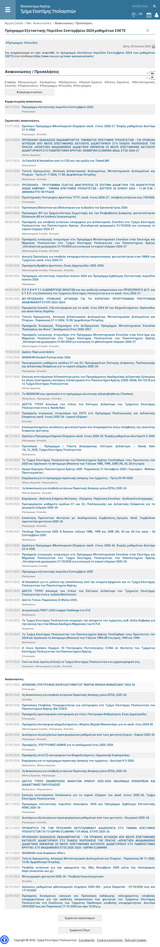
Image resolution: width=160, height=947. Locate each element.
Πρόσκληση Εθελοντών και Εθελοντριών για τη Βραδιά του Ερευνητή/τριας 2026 (74, 207)
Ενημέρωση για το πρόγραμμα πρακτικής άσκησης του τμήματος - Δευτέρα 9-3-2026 (78, 760)
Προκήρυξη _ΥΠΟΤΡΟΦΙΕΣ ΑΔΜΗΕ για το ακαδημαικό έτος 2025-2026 (67, 744)
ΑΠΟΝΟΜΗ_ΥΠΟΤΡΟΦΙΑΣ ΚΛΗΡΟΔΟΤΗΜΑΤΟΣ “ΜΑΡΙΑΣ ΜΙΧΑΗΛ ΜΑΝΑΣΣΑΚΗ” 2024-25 (78, 684)
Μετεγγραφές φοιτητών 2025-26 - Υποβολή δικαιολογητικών (62, 876)
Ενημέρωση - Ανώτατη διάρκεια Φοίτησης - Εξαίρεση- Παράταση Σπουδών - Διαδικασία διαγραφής (87, 498)
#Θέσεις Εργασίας (116, 82)
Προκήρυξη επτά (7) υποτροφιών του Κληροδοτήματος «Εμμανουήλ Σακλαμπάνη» (76, 755)
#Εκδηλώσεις (68, 82)
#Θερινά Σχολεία (90, 82)
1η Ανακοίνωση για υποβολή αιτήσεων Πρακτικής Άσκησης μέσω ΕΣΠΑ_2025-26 (74, 488)
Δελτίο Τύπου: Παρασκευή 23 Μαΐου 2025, (49, 600)
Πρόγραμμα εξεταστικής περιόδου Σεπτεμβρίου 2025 (57, 571)
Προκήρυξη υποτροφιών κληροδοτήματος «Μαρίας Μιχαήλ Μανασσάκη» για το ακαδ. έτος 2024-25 (87, 724)
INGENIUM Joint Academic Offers (43, 853)
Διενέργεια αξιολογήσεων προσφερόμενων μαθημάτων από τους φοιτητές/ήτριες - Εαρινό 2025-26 (88, 734)
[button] (4, 939)
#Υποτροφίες (82, 85)
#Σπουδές (31, 42)
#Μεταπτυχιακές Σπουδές (35, 234)
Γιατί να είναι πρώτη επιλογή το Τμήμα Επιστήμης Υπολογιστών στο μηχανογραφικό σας (81, 661)
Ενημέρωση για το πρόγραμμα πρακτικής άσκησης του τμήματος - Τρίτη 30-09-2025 (77, 478)
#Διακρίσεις (47, 82)
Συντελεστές (87, 940)
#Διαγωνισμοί (27, 82)
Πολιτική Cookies (135, 940)
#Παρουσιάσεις (28, 85)
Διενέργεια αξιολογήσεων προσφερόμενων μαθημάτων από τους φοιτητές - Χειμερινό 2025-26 (85, 817)
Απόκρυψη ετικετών (29, 92)
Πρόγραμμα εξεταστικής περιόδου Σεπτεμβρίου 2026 (57, 107)
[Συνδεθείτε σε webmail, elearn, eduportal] (156, 15)
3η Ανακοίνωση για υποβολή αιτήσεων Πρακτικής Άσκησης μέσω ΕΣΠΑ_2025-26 (74, 694)
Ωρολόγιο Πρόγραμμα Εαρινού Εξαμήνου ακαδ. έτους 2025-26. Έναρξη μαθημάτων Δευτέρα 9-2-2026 (88, 436)
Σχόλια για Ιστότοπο (110, 940)
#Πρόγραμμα (14, 42)
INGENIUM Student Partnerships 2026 (46, 357)
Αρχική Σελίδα (14, 23)
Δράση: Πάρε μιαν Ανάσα (38, 351)
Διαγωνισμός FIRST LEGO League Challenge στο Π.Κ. (56, 610)
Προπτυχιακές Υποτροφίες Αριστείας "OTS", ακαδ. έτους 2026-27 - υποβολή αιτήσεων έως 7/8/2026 (88, 197)
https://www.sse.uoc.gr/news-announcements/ (64, 56)
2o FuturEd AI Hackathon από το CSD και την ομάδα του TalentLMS (65, 160)
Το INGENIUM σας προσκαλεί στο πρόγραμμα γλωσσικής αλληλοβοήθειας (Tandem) (77, 393)
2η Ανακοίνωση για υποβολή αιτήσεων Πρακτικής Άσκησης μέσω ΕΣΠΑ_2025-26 (74, 771)
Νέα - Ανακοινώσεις (39, 23)
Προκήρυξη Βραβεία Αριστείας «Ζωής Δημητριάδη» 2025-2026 (63, 265)
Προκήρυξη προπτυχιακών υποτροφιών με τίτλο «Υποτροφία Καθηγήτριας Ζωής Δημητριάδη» (84, 714)
